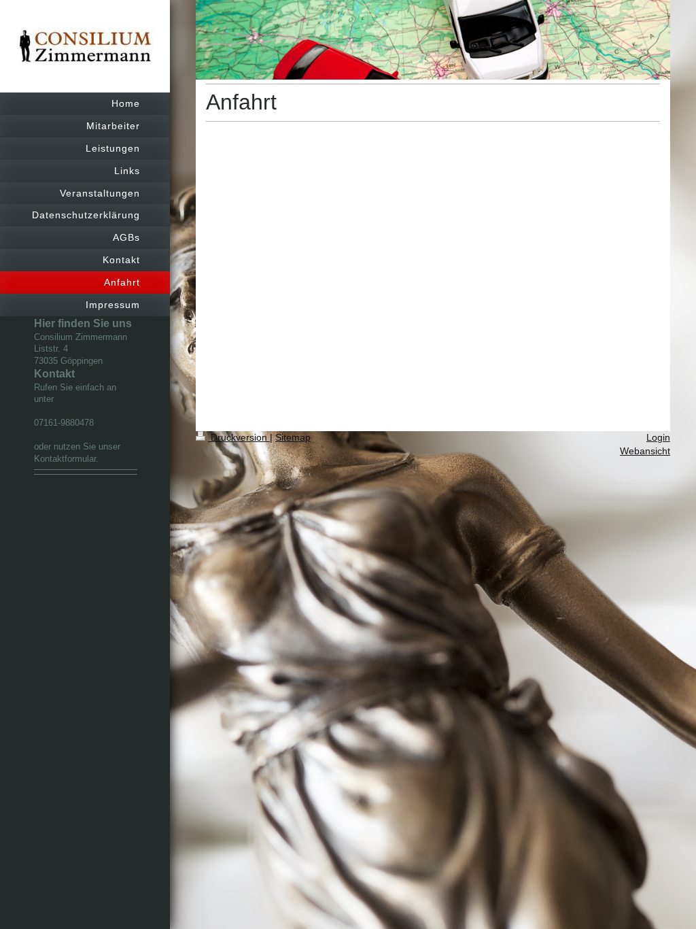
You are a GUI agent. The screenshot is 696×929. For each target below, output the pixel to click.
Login (658, 437)
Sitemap (293, 437)
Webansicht (645, 450)
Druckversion (239, 437)
